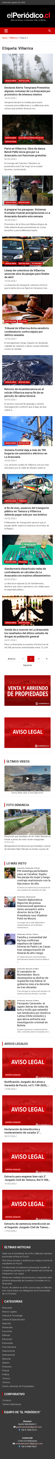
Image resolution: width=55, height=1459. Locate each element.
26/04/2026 (10, 220)
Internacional (8, 1355)
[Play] (28, 778)
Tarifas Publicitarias (11, 1404)
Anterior (12, 659)
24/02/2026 (10, 518)
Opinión (5, 1362)
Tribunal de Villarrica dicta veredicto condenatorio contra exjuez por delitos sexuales (26, 332)
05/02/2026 (10, 579)
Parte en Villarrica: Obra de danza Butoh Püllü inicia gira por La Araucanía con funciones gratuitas (25, 152)
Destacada (24, 81)
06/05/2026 (10, 159)
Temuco (22, 501)
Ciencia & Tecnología (12, 1315)
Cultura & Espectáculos (31, 138)
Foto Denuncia (9, 1347)
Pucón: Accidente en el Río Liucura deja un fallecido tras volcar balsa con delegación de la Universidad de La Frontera (27, 1290)
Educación (7, 1339)
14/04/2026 (10, 339)
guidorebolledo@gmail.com (29, 1427)
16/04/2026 (10, 281)
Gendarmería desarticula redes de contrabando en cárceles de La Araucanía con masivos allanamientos (27, 572)
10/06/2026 (10, 1184)
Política (5, 1374)
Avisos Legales (12, 1075)
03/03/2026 (10, 460)
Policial (23, 321)
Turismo (6, 1382)
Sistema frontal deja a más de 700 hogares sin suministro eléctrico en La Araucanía (25, 453)
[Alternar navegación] (6, 30)
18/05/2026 (10, 98)
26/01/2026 (10, 640)
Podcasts (6, 1366)
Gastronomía (8, 1351)
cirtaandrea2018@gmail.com (28, 1443)
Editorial (6, 1335)
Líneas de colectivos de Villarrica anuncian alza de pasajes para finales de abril (26, 274)
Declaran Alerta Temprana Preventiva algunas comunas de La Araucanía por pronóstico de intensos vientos (27, 91)
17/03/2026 (10, 1231)
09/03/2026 (10, 399)
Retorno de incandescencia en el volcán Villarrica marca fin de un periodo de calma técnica (24, 392)
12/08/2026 (10, 1089)
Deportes (6, 1323)
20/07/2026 (10, 1136)
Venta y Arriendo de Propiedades (18, 1386)
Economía (37, 264)
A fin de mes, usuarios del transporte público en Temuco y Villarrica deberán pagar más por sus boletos (26, 511)
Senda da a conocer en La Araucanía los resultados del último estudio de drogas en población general (26, 633)
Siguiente (27, 665)
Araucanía (10, 81)
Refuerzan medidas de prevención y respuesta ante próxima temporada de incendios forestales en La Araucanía (27, 1280)
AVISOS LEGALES (16, 1044)
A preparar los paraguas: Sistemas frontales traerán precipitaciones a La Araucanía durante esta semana (27, 213)
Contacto (6, 1400)
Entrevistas (7, 1343)
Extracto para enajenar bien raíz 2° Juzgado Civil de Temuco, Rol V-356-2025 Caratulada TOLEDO (26, 1180)
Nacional (6, 1358)
